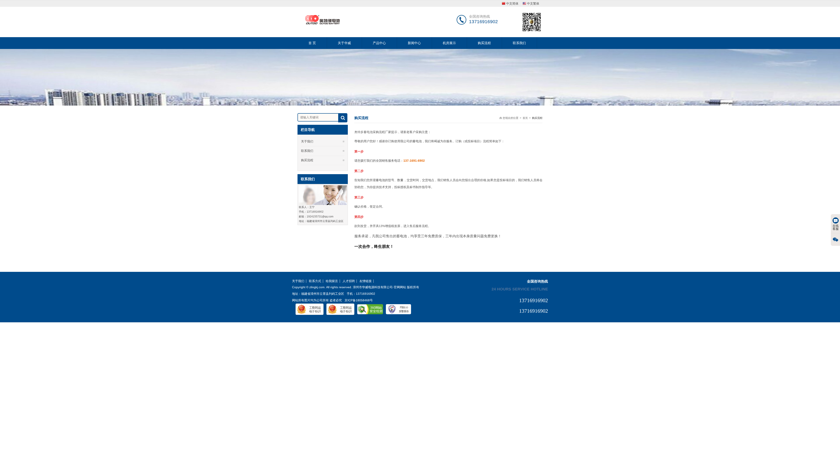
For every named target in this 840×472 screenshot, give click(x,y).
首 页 (312, 43)
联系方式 (315, 281)
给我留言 (332, 281)
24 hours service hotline (520, 289)
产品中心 (379, 43)
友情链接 (365, 281)
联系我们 (519, 43)
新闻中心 (414, 43)
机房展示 (449, 43)
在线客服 (836, 227)
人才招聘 (349, 281)
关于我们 (307, 141)
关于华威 (344, 43)
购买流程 (484, 43)
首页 (525, 118)
